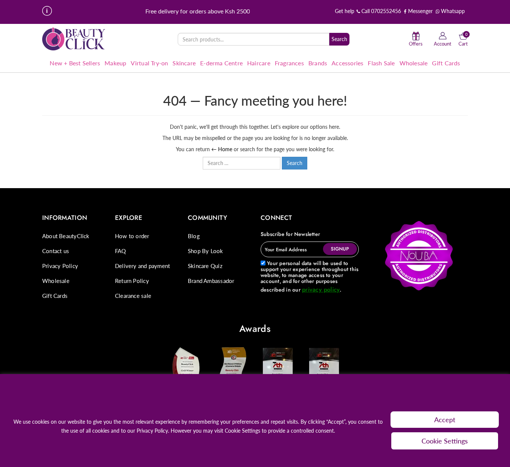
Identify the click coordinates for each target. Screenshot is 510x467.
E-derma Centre (221, 62)
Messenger (420, 11)
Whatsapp (452, 11)
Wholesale (413, 62)
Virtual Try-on (149, 62)
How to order (132, 236)
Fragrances (289, 62)
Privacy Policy (60, 265)
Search (339, 39)
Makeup (115, 62)
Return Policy (132, 280)
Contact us (55, 250)
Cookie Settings (445, 441)
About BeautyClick (66, 236)
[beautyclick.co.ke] (74, 38)
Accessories (347, 62)
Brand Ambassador (211, 280)
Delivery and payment (142, 265)
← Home (221, 149)
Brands (317, 62)
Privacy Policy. (153, 430)
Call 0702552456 (380, 11)
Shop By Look (205, 250)
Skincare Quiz (205, 265)
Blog (194, 236)
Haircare (258, 62)
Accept (444, 419)
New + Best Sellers (75, 62)
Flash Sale (381, 62)
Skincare (184, 62)
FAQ (120, 250)
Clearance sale (133, 295)
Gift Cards (446, 62)
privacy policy (321, 289)
